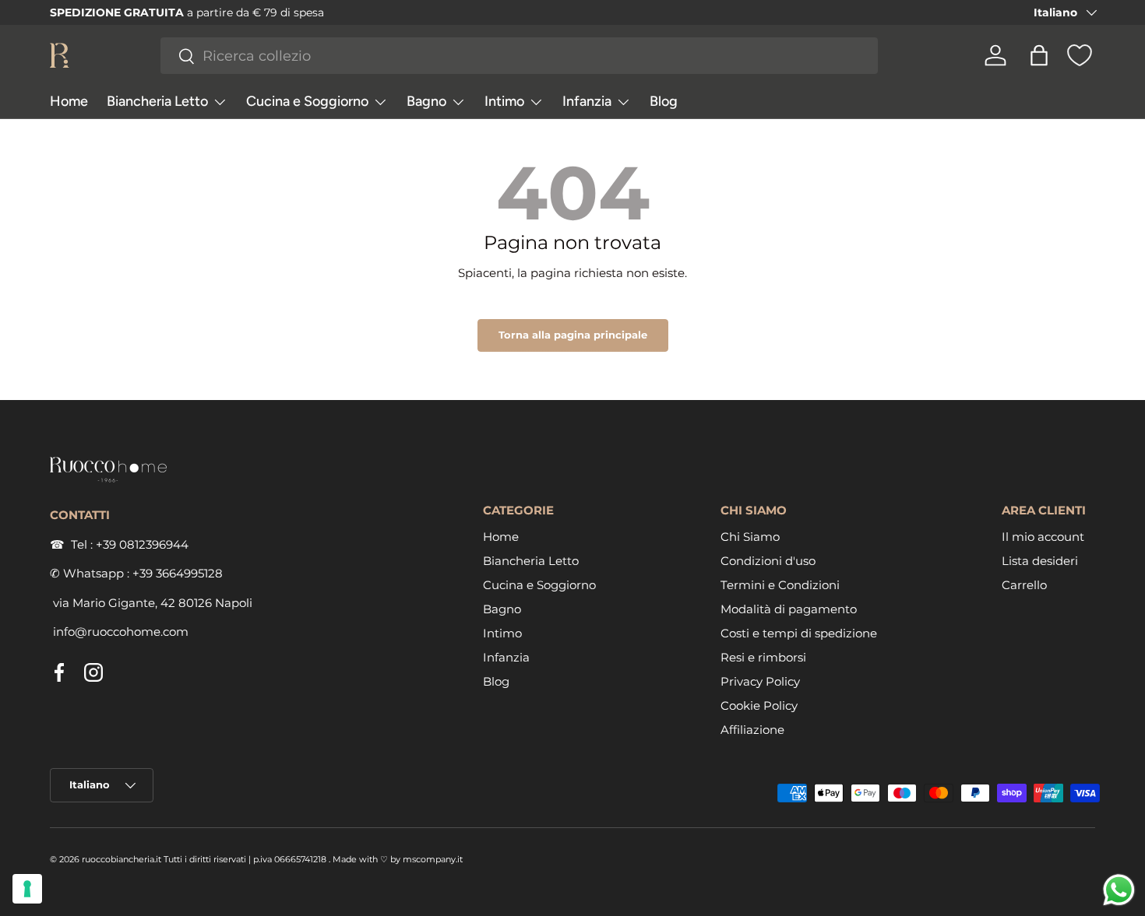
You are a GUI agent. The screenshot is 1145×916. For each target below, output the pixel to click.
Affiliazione (752, 729)
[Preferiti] (1079, 55)
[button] (1039, 55)
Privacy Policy (760, 681)
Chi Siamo (750, 536)
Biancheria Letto (157, 101)
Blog (664, 101)
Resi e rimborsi (763, 657)
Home (69, 101)
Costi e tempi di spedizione (798, 633)
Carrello (1024, 584)
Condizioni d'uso (768, 560)
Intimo (504, 101)
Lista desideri (1040, 560)
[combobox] (519, 55)
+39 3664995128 (177, 573)
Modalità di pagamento (788, 609)
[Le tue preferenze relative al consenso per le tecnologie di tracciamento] (27, 889)
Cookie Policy (759, 705)
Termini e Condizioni (780, 584)
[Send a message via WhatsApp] (1119, 890)
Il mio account (1043, 536)
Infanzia (586, 101)
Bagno (426, 101)
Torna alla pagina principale (573, 334)
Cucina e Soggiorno (307, 101)
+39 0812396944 (142, 544)
